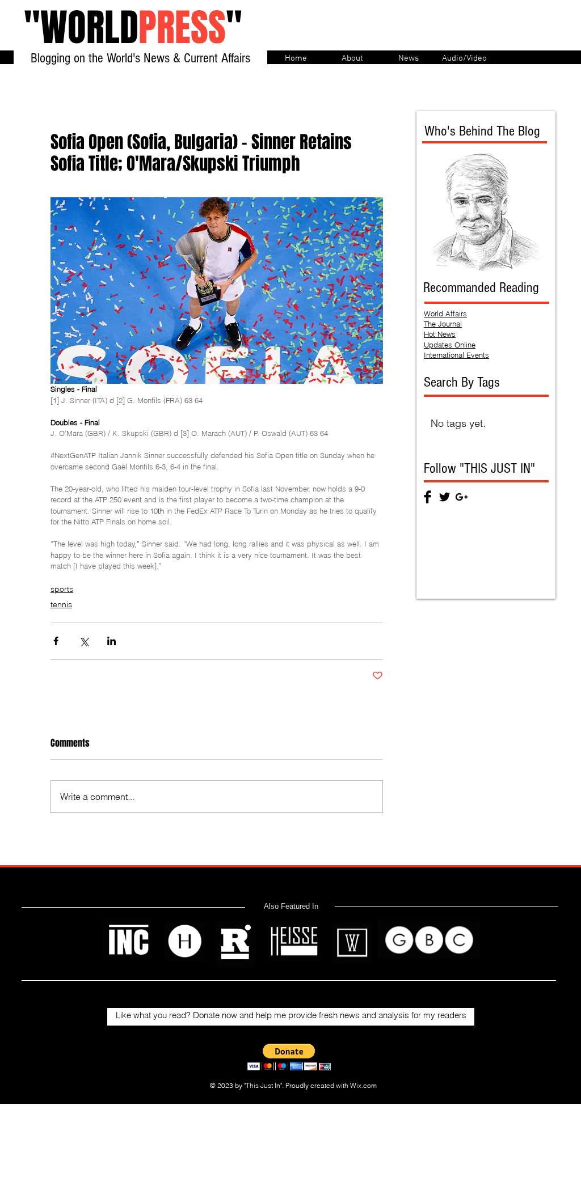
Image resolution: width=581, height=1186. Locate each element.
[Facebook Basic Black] (427, 496)
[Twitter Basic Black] (444, 496)
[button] (289, 1057)
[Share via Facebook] (55, 641)
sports (61, 589)
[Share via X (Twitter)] (83, 641)
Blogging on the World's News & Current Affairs (140, 58)
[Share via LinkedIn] (111, 641)
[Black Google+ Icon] (461, 496)
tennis (61, 604)
